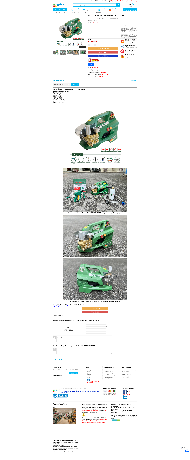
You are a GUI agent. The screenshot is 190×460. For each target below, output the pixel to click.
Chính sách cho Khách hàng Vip (129, 370)
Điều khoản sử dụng (127, 373)
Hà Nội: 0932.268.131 (131, 10)
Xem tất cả (134, 80)
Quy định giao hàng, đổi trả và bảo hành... (111, 374)
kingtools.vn (85, 412)
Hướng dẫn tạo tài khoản (110, 379)
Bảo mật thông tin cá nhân (128, 376)
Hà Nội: (93, 67)
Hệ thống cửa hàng (90, 373)
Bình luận (75, 84)
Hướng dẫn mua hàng (109, 371)
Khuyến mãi (89, 374)
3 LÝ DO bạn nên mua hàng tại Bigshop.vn (129, 378)
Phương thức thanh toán (110, 376)
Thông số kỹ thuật (59, 84)
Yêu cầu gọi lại (103, 56)
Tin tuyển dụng (90, 376)
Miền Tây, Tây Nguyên (96, 76)
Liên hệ (88, 377)
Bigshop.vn (102, 410)
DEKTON (134, 25)
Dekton (69, 89)
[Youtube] (129, 393)
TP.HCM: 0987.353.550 (131, 9)
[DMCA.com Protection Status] (115, 420)
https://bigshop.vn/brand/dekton (62, 306)
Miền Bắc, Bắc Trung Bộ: (97, 70)
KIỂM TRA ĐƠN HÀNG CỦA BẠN (111, 370)
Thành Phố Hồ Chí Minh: (97, 72)
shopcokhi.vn (93, 412)
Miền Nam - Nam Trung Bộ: (98, 74)
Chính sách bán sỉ (126, 371)
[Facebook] (125, 393)
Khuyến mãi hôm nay (109, 377)
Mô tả (68, 84)
